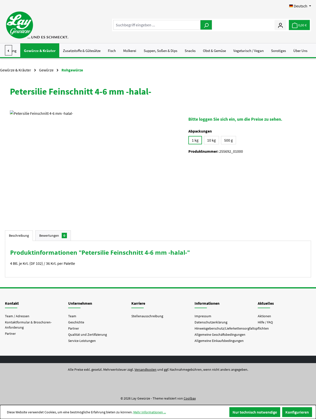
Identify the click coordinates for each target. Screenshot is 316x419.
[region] (94, 163)
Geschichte (76, 322)
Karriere (138, 303)
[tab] (19, 235)
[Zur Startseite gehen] (37, 25)
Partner (10, 333)
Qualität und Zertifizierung (87, 334)
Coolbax (190, 398)
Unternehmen (80, 303)
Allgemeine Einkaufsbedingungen (219, 340)
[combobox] (156, 25)
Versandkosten (146, 369)
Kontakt (12, 303)
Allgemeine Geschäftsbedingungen (220, 334)
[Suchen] (206, 25)
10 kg (211, 140)
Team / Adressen (17, 316)
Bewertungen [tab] (52, 235)
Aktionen (264, 316)
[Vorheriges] (8, 50)
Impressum (203, 316)
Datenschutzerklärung (211, 322)
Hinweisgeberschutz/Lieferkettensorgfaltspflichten (232, 328)
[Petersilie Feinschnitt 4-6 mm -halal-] (94, 163)
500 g (228, 140)
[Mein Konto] (280, 25)
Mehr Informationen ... (149, 412)
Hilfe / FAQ (265, 322)
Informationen (207, 303)
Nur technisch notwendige (255, 412)
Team (72, 316)
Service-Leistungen (82, 340)
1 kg (195, 140)
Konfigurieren (297, 412)
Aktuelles (266, 303)
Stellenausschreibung (147, 316)
